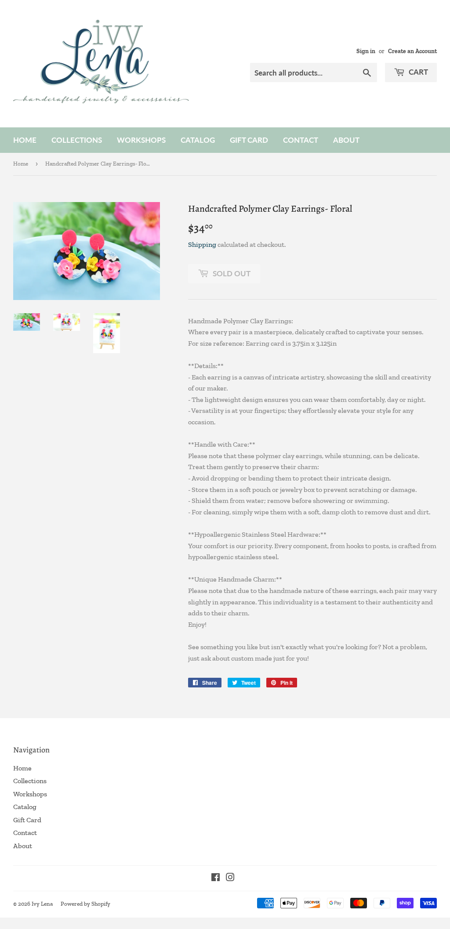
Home (24, 140)
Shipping (202, 244)
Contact (300, 140)
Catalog (198, 140)
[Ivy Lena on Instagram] (230, 878)
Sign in (365, 50)
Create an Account (412, 50)
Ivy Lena (42, 903)
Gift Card (249, 140)
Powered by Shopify (85, 903)
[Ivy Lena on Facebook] (215, 878)
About (346, 140)
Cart (417, 71)
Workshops (141, 140)
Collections (76, 140)
